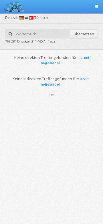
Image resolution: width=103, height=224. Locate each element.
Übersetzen (84, 33)
